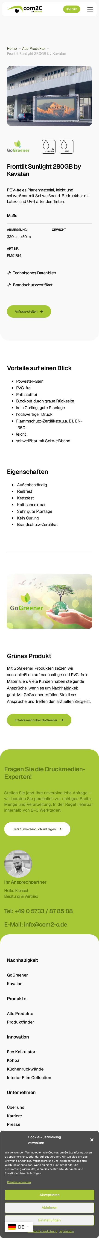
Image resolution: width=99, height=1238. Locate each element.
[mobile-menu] (88, 9)
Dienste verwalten (19, 1182)
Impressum (66, 1231)
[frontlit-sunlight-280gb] (49, 96)
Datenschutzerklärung (42, 1231)
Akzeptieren (50, 1195)
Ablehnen (49, 1207)
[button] (92, 1140)
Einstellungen (49, 1220)
